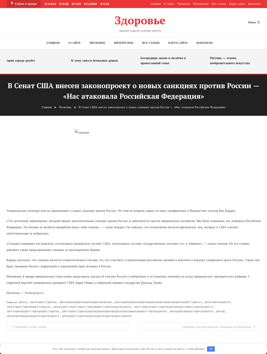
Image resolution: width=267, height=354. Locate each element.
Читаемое (183, 3)
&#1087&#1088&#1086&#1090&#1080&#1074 (33, 316)
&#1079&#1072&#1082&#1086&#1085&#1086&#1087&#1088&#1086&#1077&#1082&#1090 (114, 311)
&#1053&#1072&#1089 (43, 302)
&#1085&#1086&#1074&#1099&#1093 (191, 311)
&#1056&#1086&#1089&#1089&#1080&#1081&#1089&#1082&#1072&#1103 (158, 302)
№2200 (92, 4)
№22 (106, 4)
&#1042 (23, 302)
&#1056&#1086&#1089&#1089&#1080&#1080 (85, 302)
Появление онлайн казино (31, 326)
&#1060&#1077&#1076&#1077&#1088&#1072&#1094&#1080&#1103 (92, 306)
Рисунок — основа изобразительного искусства (227, 60)
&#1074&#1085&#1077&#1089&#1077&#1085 (33, 311)
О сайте (169, 3)
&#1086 (220, 311)
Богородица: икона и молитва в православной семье (160, 60)
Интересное (201, 3)
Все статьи (219, 3)
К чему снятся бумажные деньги (92, 60)
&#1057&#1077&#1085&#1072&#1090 (29, 306)
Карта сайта (237, 3)
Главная (156, 3)
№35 (65, 4)
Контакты (254, 3)
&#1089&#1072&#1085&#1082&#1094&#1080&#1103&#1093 (97, 316)
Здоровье (140, 20)
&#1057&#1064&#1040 (217, 302)
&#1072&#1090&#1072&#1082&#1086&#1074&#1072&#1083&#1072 (173, 306)
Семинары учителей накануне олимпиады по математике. (217, 326)
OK (211, 348)
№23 (77, 4)
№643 (51, 4)
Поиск (252, 22)
